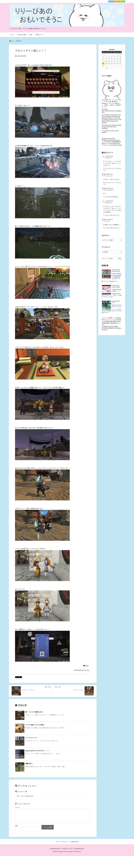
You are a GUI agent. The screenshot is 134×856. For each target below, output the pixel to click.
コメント (17, 807)
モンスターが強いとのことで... (112, 215)
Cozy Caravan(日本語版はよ (111, 196)
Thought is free (76, 851)
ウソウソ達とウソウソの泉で (34, 725)
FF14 (19, 41)
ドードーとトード (31, 738)
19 (108, 61)
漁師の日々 (29, 763)
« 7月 (106, 68)
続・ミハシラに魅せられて (34, 712)
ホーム (12, 41)
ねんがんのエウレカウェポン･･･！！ (37, 750)
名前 (16, 825)
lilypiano (86, 670)
